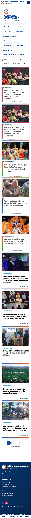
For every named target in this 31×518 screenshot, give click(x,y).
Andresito (20, 45)
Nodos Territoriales (8, 493)
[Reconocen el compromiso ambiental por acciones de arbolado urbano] (15, 383)
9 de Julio (21, 27)
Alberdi (6, 41)
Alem (16, 41)
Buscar (27, 516)
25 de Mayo (8, 27)
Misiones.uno (6, 482)
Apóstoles (7, 50)
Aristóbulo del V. (9, 55)
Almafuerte (7, 45)
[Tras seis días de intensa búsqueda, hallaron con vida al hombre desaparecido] (15, 197)
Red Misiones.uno (7, 484)
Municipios (12, 516)
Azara (22, 55)
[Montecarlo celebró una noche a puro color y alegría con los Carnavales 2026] (15, 234)
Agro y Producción (10, 36)
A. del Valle (7, 31)
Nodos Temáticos (7, 495)
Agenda (19, 31)
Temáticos (19, 516)
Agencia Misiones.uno (9, 486)
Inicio (3, 516)
